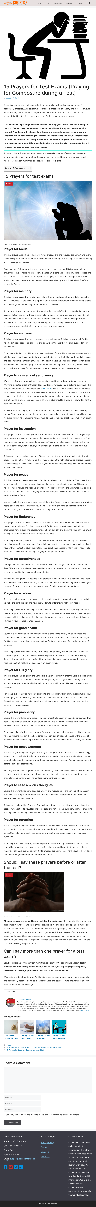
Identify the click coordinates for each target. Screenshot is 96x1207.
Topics (80, 3)
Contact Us (46, 1147)
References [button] (10, 991)
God (49, 3)
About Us (45, 1156)
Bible (40, 3)
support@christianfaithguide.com (20, 1159)
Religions (69, 3)
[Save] (9, 184)
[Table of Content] (28, 168)
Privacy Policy (47, 1142)
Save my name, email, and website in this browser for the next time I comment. (42, 1115)
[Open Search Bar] (89, 3)
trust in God (46, 388)
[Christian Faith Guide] (15, 3)
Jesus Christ (58, 3)
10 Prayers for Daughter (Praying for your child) (25, 1050)
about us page (84, 1010)
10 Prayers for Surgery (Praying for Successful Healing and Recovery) (33, 1047)
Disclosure (46, 1152)
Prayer (9, 1045)
